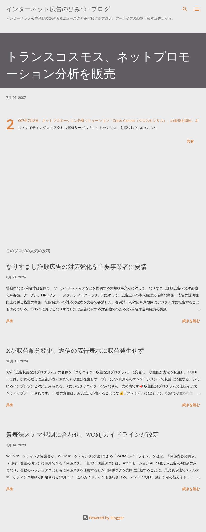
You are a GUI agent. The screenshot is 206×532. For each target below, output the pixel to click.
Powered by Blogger (106, 517)
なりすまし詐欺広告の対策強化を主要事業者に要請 (76, 267)
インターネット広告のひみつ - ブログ (58, 9)
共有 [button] (190, 141)
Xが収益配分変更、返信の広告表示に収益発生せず (75, 350)
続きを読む (191, 321)
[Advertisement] (103, 197)
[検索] (185, 9)
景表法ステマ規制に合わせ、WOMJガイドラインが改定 (82, 434)
